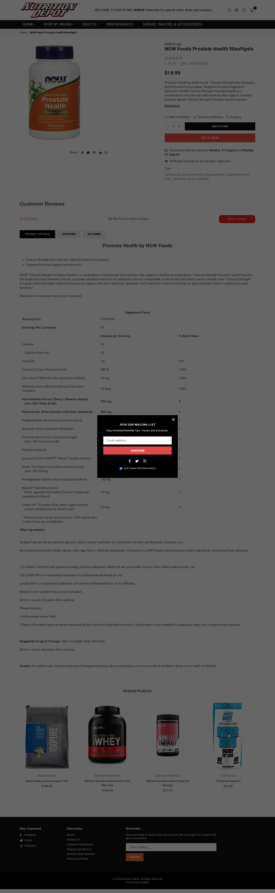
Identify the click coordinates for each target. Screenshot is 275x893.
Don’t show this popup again (139, 468)
